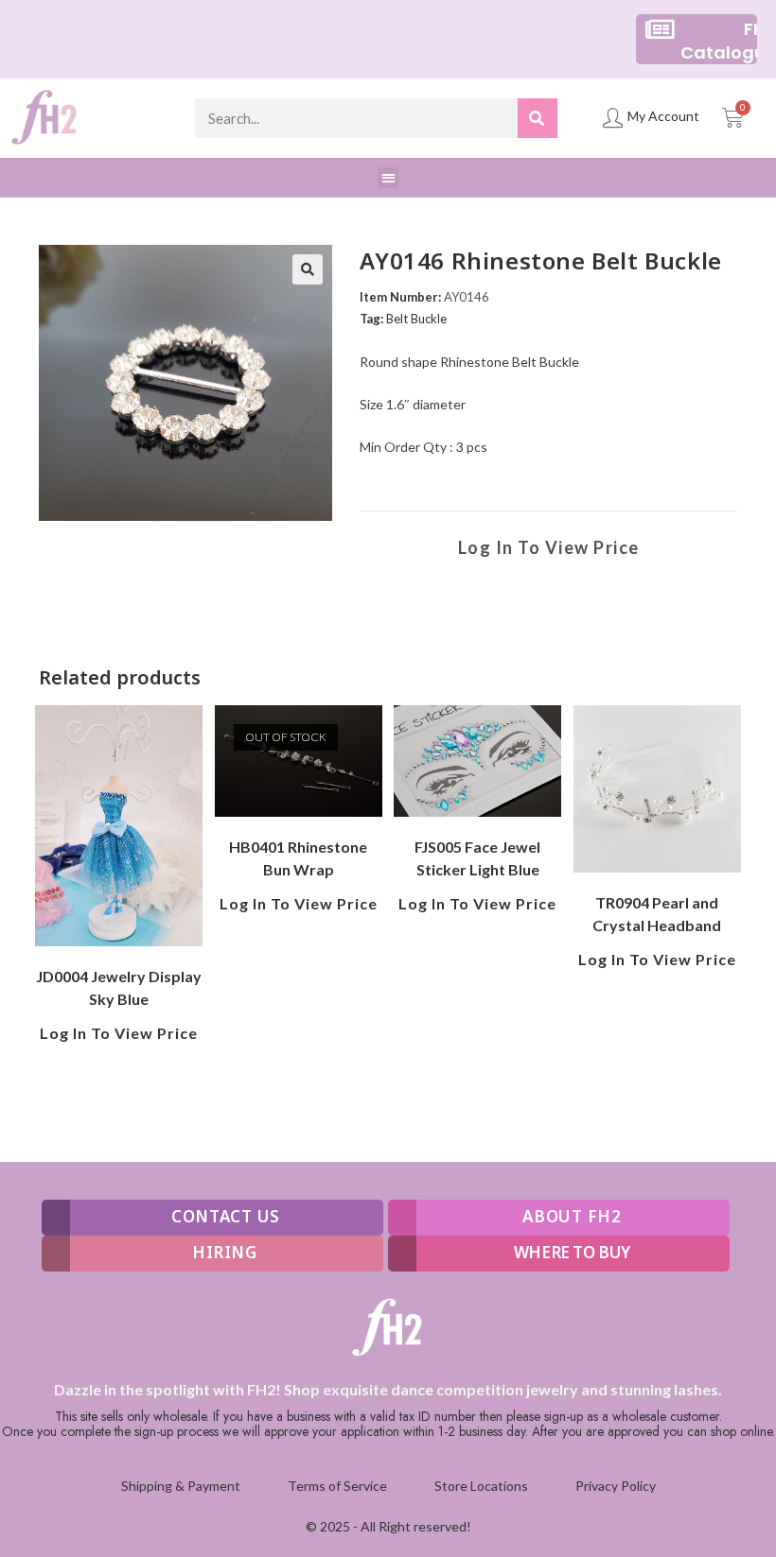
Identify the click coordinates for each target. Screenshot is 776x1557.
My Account (663, 116)
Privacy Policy (615, 1486)
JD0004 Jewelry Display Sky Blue (119, 987)
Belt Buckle (416, 318)
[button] (388, 178)
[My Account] (613, 118)
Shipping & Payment (180, 1486)
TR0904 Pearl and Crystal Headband (656, 913)
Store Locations (481, 1486)
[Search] (537, 118)
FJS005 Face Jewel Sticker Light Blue (477, 858)
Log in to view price (549, 547)
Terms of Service (337, 1486)
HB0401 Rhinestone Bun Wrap (298, 858)
